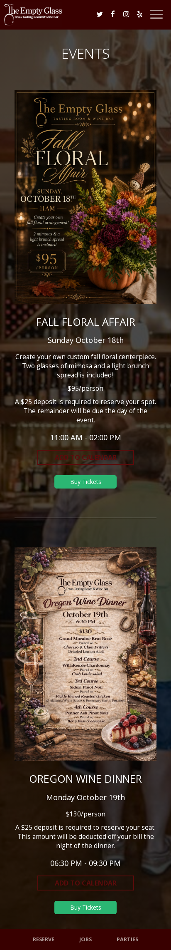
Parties (127, 939)
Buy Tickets (85, 482)
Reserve (43, 939)
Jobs (85, 939)
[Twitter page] (99, 14)
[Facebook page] (113, 14)
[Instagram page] (126, 14)
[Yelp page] (139, 14)
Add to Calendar (86, 457)
